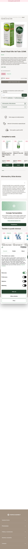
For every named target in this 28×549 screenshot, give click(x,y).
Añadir (7, 165)
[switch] (24, 277)
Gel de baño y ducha (17, 17)
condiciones (10, 97)
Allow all (14, 291)
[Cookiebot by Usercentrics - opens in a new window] (20, 247)
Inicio (2, 17)
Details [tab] (14, 251)
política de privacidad (19, 97)
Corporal (10, 17)
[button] (14, 526)
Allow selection (14, 296)
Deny (14, 300)
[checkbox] (1, 97)
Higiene (5, 17)
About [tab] (22, 251)
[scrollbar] (13, 170)
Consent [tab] (5, 251)
